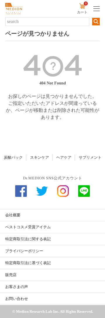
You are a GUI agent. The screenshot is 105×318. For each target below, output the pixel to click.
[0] (82, 7)
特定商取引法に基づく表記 (28, 263)
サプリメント (90, 157)
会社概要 (12, 215)
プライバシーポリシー (24, 251)
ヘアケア (63, 157)
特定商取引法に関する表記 (28, 239)
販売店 (11, 275)
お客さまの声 (16, 287)
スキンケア (39, 157)
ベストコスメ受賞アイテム (28, 227)
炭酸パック (13, 157)
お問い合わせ (16, 298)
